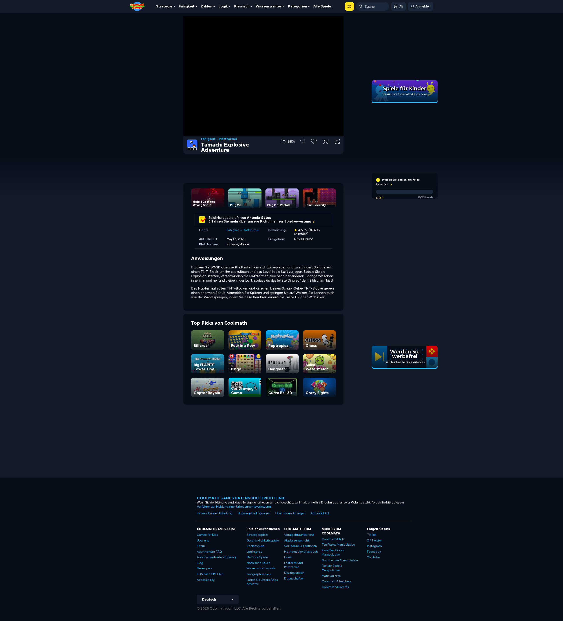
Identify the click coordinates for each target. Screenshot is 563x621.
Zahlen (206, 6)
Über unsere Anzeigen (290, 513)
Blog (200, 563)
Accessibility (205, 580)
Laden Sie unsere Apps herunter (262, 582)
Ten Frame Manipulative (338, 545)
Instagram (374, 546)
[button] (349, 6)
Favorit (314, 148)
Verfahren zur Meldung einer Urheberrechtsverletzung (234, 507)
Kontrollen (325, 148)
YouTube (373, 557)
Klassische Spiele (258, 563)
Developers (204, 568)
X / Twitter (374, 540)
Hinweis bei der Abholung (214, 513)
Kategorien (297, 6)
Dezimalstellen (294, 573)
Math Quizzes (331, 576)
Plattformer (228, 139)
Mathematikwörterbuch (301, 552)
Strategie (164, 6)
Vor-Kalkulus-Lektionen (300, 546)
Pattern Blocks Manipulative (332, 568)
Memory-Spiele (257, 557)
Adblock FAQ (320, 513)
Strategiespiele (257, 535)
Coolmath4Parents (335, 587)
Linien (288, 557)
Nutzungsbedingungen (254, 513)
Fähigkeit (186, 6)
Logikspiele (254, 552)
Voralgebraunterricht (299, 535)
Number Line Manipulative (340, 560)
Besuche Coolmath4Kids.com (404, 94)
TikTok (372, 535)
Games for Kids (207, 535)
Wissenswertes (269, 6)
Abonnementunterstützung (216, 557)
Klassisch (241, 6)
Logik (223, 6)
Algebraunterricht (296, 540)
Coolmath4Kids (333, 539)
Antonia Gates (259, 218)
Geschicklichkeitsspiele (263, 540)
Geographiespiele (259, 574)
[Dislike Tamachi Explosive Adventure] (302, 141)
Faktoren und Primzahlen (293, 565)
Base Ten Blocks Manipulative (333, 553)
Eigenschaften (294, 578)
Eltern (201, 546)
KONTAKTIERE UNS (210, 574)
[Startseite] (137, 6)
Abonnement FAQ (209, 552)
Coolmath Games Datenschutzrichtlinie (241, 498)
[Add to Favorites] (314, 141)
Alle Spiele (322, 6)
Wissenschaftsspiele (261, 568)
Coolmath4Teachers (336, 581)
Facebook (374, 552)
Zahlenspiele (255, 546)
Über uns (203, 540)
